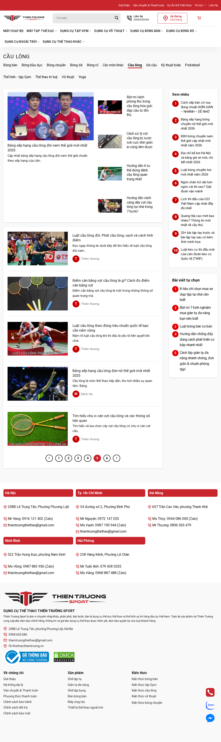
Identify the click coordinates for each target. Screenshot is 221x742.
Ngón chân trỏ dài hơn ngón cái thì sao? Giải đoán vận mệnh (196, 186)
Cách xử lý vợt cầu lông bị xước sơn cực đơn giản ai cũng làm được (140, 140)
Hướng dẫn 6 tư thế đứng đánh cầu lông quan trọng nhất (138, 172)
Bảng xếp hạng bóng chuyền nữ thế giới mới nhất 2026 (197, 123)
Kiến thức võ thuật (144, 696)
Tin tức (199, 5)
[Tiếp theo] (116, 458)
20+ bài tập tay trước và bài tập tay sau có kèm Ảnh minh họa (198, 237)
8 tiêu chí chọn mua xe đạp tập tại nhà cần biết (196, 294)
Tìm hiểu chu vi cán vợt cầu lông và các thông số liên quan (111, 418)
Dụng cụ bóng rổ (180, 31)
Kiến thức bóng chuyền (147, 702)
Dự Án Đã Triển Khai (179, 5)
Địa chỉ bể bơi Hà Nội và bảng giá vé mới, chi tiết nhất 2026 (197, 157)
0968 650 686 (18, 634)
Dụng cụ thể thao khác (62, 41)
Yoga (82, 77)
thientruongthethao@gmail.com (30, 640)
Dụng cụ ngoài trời (21, 41)
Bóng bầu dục (32, 65)
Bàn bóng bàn (77, 696)
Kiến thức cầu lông (144, 690)
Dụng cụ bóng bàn (145, 31)
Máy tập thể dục (40, 31)
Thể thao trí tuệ (46, 77)
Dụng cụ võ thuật (109, 31)
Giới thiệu (124, 5)
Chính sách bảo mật (16, 713)
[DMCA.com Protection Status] (64, 657)
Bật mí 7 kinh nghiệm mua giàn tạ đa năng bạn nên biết (195, 313)
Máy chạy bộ (13, 31)
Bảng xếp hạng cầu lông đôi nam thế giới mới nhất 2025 (47, 147)
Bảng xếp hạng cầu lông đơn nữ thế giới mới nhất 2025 (111, 373)
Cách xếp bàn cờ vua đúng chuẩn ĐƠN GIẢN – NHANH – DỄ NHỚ (197, 107)
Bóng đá (76, 65)
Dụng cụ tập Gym (74, 31)
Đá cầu (151, 65)
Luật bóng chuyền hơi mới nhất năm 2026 (196, 172)
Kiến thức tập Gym (144, 685)
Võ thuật (68, 77)
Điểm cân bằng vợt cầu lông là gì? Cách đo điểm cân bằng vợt (111, 282)
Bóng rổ (92, 65)
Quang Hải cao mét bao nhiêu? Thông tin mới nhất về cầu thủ (197, 220)
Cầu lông (135, 65)
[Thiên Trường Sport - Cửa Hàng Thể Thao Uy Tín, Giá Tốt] (24, 18)
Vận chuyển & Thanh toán (148, 5)
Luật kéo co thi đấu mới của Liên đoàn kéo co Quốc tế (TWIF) (198, 254)
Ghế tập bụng (77, 690)
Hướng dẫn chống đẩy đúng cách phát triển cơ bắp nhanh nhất (197, 339)
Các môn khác (113, 65)
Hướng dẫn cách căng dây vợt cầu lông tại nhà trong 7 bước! (140, 204)
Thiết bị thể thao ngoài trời (85, 707)
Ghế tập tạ (75, 679)
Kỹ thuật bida (171, 65)
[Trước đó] (49, 458)
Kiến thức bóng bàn (145, 679)
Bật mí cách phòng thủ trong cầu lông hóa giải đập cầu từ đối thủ (139, 106)
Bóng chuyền (56, 65)
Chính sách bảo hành (17, 702)
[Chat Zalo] (206, 705)
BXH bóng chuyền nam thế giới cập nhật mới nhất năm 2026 (197, 140)
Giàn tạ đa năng (78, 685)
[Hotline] (206, 692)
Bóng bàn (10, 65)
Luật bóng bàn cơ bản (196, 326)
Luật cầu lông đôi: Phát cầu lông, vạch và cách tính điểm (113, 237)
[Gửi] (116, 18)
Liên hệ (213, 5)
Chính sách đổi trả (15, 707)
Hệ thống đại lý (13, 685)
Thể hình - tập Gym (17, 77)
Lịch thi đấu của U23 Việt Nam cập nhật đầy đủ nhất (197, 203)
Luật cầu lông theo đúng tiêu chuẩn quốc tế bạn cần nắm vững (110, 328)
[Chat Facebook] (206, 718)
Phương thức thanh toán (20, 696)
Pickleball (192, 65)
